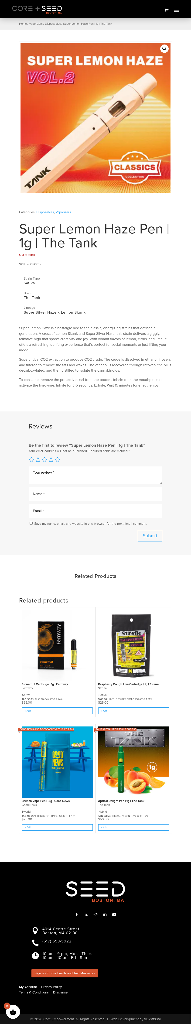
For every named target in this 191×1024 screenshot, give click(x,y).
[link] (167, 10)
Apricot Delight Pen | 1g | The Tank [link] (121, 801)
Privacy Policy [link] (51, 987)
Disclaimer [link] (61, 992)
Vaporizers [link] (36, 23)
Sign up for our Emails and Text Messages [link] (65, 973)
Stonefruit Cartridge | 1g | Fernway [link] (45, 684)
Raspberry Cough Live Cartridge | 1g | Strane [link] (128, 684)
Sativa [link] (29, 283)
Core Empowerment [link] (58, 1019)
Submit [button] (150, 535)
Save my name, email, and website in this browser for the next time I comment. (90, 523)
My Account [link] (28, 987)
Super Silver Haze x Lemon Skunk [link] (55, 312)
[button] (176, 10)
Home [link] (23, 23)
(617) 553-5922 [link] (57, 941)
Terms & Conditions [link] (34, 992)
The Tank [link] (32, 297)
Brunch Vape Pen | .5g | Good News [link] (46, 801)
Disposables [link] (53, 23)
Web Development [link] (125, 1019)
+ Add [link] (28, 711)
